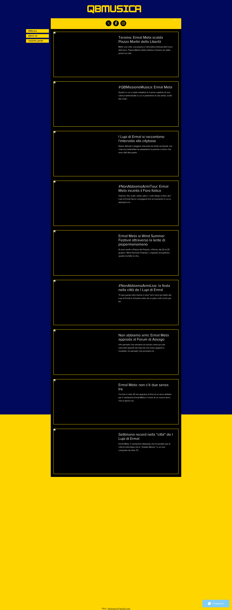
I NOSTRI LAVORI (35, 41)
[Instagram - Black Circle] (123, 23)
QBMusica (32, 31)
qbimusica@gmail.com (119, 608)
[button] (175, 19)
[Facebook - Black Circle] (116, 23)
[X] (108, 23)
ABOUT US (32, 36)
